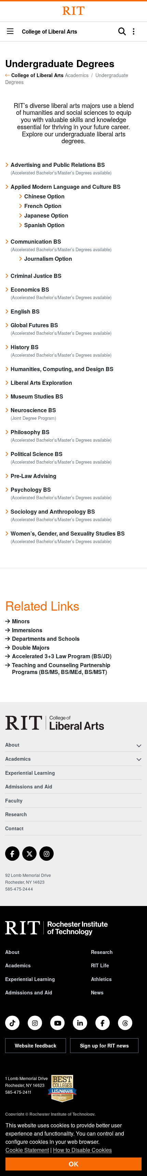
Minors (21, 621)
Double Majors (31, 647)
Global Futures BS (34, 325)
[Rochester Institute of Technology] (73, 10)
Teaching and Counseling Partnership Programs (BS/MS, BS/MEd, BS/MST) (61, 669)
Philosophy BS (30, 432)
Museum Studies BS (37, 396)
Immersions (27, 630)
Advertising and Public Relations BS (58, 165)
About (12, 951)
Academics (18, 965)
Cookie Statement (27, 1150)
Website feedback (35, 1045)
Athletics (101, 979)
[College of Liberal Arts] (54, 723)
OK (73, 1163)
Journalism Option (48, 258)
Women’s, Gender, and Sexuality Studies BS (68, 533)
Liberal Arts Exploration (41, 383)
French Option (43, 206)
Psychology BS (31, 489)
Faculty (14, 800)
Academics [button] (18, 758)
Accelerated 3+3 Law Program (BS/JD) (61, 656)
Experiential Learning (30, 772)
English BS (25, 311)
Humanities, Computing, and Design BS (62, 369)
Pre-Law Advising (33, 476)
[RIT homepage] (56, 928)
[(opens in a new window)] (12, 853)
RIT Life (100, 965)
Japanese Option (46, 215)
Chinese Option (44, 196)
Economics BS (30, 289)
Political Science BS (37, 454)
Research (16, 814)
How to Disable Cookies (82, 1150)
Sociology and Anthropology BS (53, 511)
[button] (10, 31)
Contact (14, 828)
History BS (25, 347)
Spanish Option (44, 225)
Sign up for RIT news (104, 1045)
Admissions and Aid (28, 786)
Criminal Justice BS (36, 276)
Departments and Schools (46, 638)
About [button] (12, 744)
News (97, 992)
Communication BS (36, 241)
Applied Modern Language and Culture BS (66, 187)
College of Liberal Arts (49, 32)
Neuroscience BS (33, 410)
